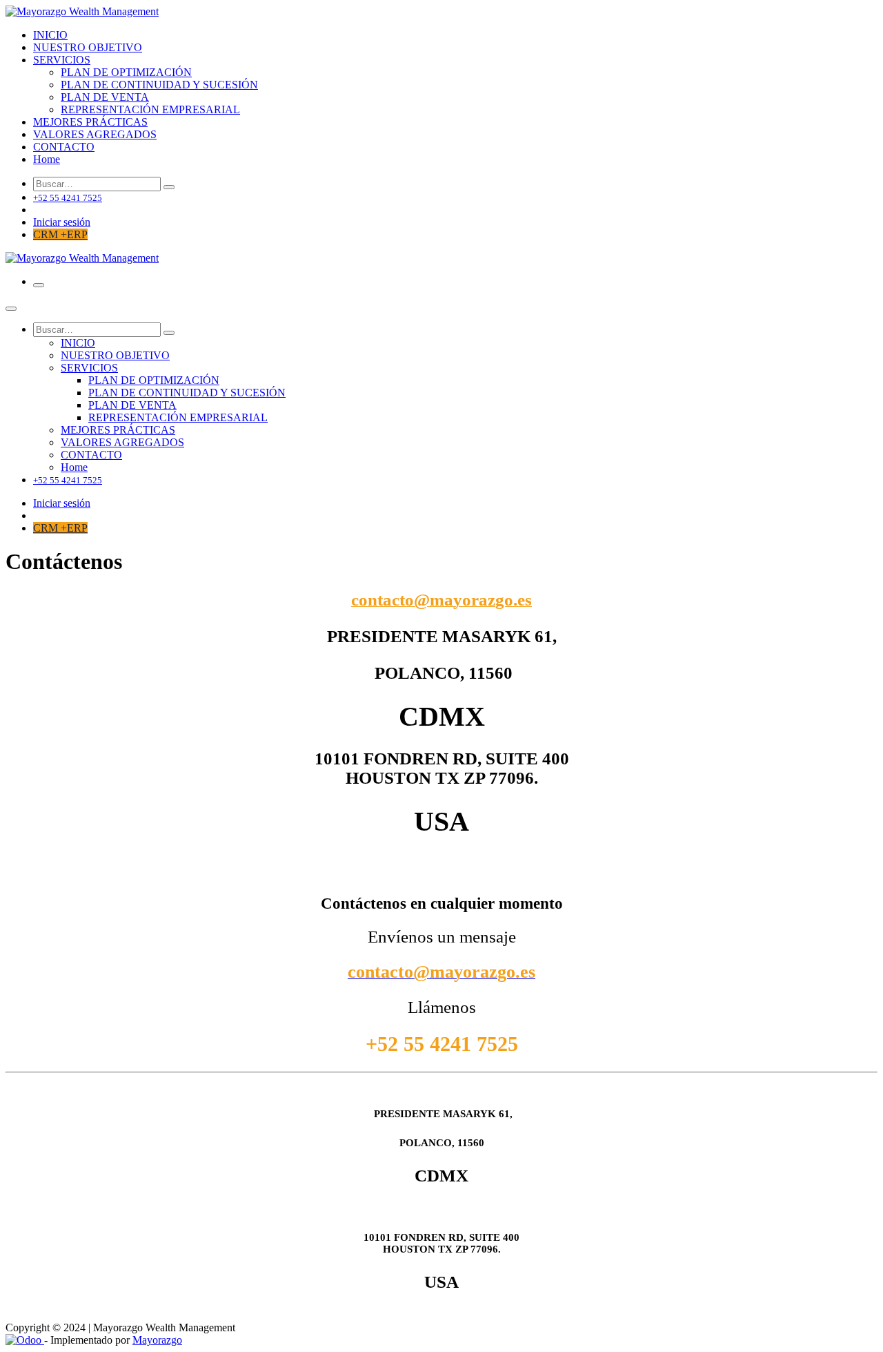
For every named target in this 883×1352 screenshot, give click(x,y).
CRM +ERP (60, 234)
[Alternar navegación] (38, 285)
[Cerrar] (11, 309)
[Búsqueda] (169, 187)
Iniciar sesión (61, 222)
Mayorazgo (157, 1340)
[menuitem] (50, 35)
